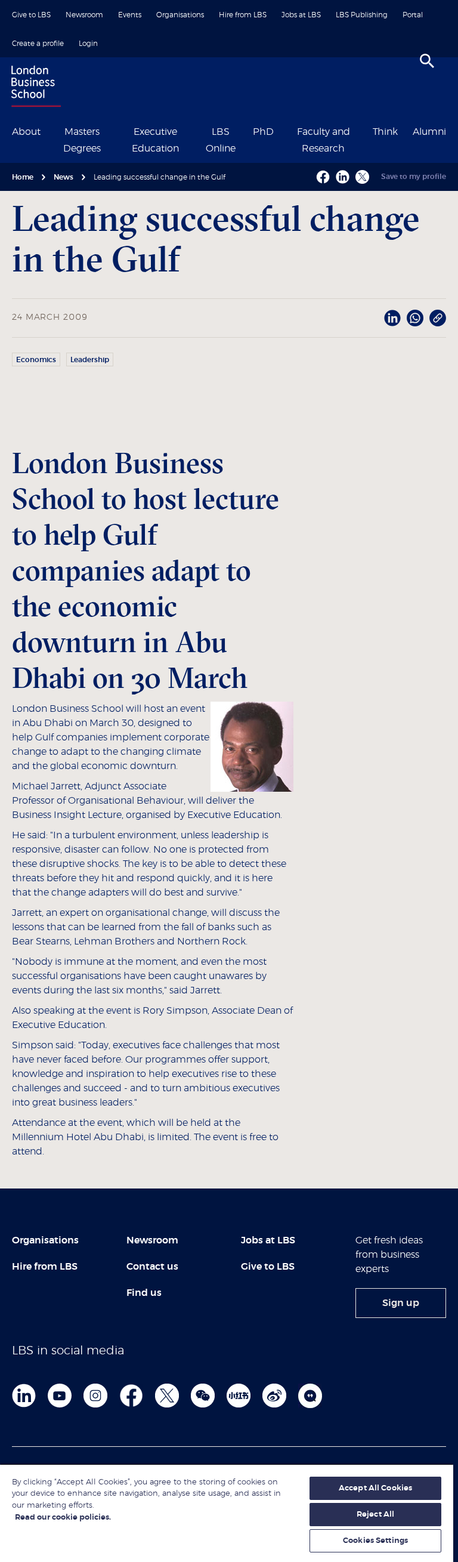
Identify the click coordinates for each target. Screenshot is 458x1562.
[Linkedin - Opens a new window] (342, 177)
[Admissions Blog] (310, 1395)
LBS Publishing (362, 14)
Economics (36, 359)
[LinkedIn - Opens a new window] (392, 318)
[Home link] (33, 87)
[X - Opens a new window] (362, 177)
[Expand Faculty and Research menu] (365, 131)
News (63, 177)
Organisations (180, 14)
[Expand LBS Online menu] (245, 131)
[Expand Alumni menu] (453, 131)
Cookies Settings (375, 1541)
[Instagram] (95, 1395)
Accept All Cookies (375, 1488)
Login (88, 43)
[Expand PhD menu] (281, 131)
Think (385, 132)
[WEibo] (274, 1395)
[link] (400, 1303)
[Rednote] (238, 1395)
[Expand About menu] (48, 131)
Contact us (152, 1266)
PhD (263, 132)
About (26, 132)
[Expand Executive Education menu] (196, 131)
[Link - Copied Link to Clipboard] (437, 318)
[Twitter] (167, 1395)
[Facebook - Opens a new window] (323, 177)
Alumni (429, 132)
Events (129, 14)
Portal (413, 14)
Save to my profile (413, 176)
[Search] (427, 61)
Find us (144, 1293)
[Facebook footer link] (131, 1395)
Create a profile (38, 43)
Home (22, 177)
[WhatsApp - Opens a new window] (415, 318)
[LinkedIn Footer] (24, 1395)
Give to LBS (31, 14)
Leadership (89, 359)
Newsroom (84, 14)
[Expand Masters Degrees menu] (115, 131)
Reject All (375, 1514)
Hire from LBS (243, 14)
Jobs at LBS (301, 14)
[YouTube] (60, 1395)
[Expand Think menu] (405, 131)
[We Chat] (203, 1395)
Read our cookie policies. (63, 1517)
